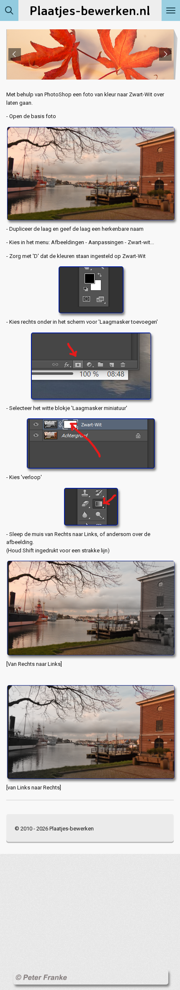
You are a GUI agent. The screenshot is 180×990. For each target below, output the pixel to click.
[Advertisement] (38, 910)
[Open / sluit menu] (171, 10)
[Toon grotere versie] (90, 172)
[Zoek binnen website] (9, 10)
